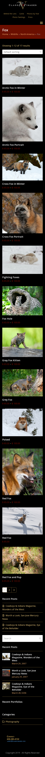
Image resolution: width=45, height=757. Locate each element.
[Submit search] (40, 638)
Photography (12, 721)
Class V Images (12, 23)
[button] (41, 23)
